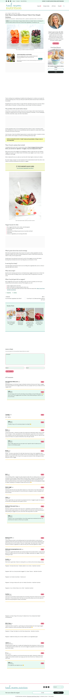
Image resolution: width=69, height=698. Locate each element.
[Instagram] (8, 1)
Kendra (7, 559)
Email (27, 367)
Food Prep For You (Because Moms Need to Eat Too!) (36, 298)
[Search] (62, 687)
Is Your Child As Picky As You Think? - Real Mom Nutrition (21, 588)
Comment (8, 354)
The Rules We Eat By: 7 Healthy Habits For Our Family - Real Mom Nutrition (25, 565)
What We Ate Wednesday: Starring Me (20, 323)
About (14, 1)
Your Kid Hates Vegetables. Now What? (25, 168)
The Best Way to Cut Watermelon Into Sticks (39, 323)
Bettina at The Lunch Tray (11, 506)
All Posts (54, 6)
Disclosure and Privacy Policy (33, 696)
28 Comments (39, 18)
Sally (9, 391)
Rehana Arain (8, 537)
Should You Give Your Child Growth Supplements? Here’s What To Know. (30, 324)
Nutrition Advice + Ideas (16, 13)
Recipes (9, 13)
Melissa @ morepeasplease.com (13, 549)
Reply (42, 381)
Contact (18, 1)
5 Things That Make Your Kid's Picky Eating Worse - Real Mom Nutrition (24, 631)
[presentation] (11, 314)
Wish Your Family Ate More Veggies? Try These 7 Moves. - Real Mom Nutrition (26, 571)
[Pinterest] (11, 1)
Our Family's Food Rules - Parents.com (18, 577)
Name (7, 367)
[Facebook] (6, 1)
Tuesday (7, 414)
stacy (6, 497)
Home (6, 13)
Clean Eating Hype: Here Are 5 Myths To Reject (11, 323)
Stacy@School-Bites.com (11, 381)
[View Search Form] (64, 6)
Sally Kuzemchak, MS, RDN (10, 18)
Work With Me (23, 1)
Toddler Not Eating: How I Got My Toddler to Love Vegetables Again (24, 636)
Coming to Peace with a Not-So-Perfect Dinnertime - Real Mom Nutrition (25, 582)
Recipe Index (46, 6)
